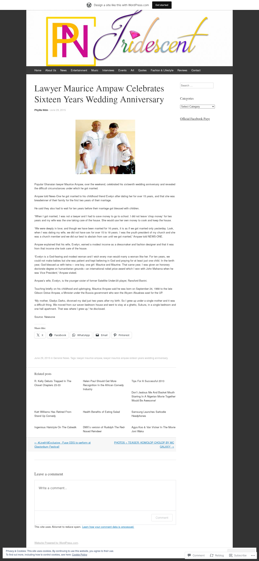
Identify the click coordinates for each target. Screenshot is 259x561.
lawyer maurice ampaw (89, 358)
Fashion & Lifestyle (162, 70)
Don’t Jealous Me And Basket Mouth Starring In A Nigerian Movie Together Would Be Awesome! (153, 396)
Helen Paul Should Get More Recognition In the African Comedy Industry (103, 385)
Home (37, 70)
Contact (196, 70)
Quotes (142, 70)
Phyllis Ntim (41, 110)
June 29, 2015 (58, 110)
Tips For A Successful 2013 (148, 381)
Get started (161, 4)
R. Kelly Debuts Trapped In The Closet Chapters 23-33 (52, 383)
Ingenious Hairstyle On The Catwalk (55, 427)
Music (94, 70)
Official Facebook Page (195, 118)
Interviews (108, 70)
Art (132, 70)
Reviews (182, 70)
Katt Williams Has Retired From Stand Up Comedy (52, 414)
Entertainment (79, 70)
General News (61, 358)
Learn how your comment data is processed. (108, 527)
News (63, 70)
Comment (162, 517)
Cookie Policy (79, 554)
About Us (50, 70)
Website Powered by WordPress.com (56, 543)
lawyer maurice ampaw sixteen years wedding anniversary (135, 358)
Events (122, 70)
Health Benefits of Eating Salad (101, 412)
